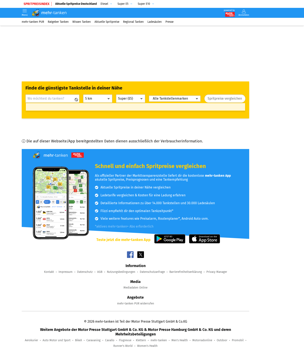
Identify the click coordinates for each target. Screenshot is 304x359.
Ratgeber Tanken (58, 21)
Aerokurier (31, 340)
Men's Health (179, 340)
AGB (99, 272)
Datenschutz (85, 272)
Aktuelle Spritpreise (107, 21)
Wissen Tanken (81, 21)
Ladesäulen (154, 21)
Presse (169, 21)
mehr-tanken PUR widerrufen (135, 303)
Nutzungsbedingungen (121, 272)
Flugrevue (125, 340)
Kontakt (49, 272)
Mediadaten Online (135, 287)
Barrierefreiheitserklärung (185, 272)
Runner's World (123, 346)
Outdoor (222, 340)
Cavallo (109, 340)
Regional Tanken (133, 21)
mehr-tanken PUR (33, 21)
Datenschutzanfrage (152, 272)
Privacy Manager (216, 272)
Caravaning (93, 340)
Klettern (141, 340)
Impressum (66, 272)
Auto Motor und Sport (57, 340)
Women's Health (147, 346)
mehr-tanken (159, 340)
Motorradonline (202, 340)
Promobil (238, 340)
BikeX (78, 340)
